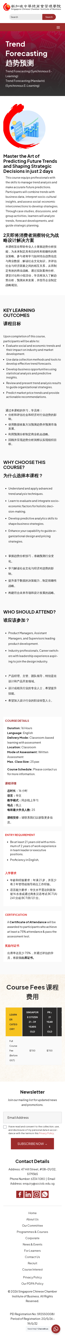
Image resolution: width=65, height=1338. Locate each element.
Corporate (32, 1238)
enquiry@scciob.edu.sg (39, 1183)
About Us (32, 1219)
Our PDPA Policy (32, 1283)
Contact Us (32, 1257)
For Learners (32, 1250)
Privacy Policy (46, 1133)
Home (32, 1213)
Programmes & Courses (32, 1232)
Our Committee (32, 1225)
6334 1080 (38, 1179)
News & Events (32, 1244)
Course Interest (32, 1269)
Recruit (32, 1263)
